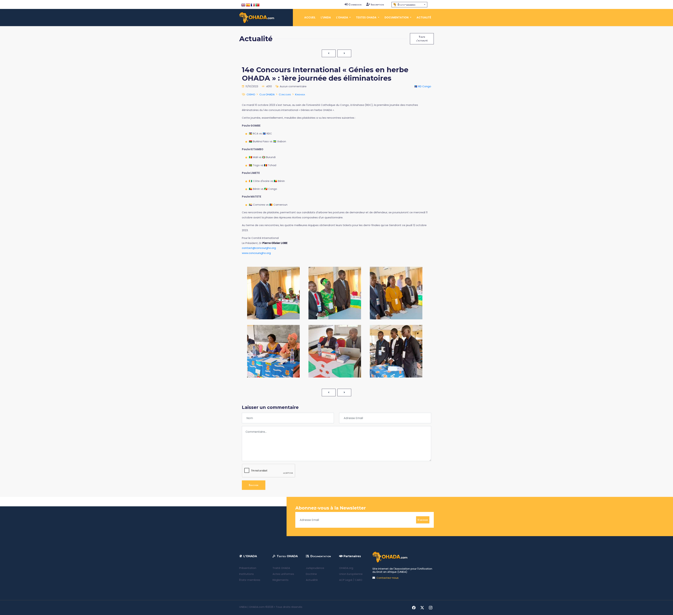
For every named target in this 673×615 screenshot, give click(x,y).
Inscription (377, 4)
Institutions (246, 574)
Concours (285, 94)
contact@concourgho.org (259, 248)
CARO (358, 580)
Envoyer (253, 485)
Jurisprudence (315, 568)
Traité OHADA (281, 568)
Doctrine (311, 574)
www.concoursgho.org (256, 253)
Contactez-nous (387, 578)
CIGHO (251, 94)
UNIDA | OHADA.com (252, 607)
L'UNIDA (326, 17)
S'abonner (422, 520)
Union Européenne (351, 574)
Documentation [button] (397, 17)
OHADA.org (346, 568)
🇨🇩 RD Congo (422, 86)
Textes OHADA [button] (366, 17)
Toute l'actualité (421, 38)
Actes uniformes (283, 574)
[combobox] (409, 4)
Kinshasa (300, 94)
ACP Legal (345, 580)
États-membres (249, 580)
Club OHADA (267, 94)
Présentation (247, 568)
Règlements (280, 580)
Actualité (424, 17)
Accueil (309, 17)
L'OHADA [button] (342, 17)
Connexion (354, 4)
